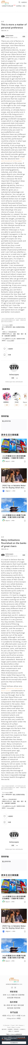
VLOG (9, 995)
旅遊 (14, 334)
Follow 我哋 (10, 340)
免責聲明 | (11, 1029)
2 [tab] (13, 11)
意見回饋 (10, 998)
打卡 (10, 334)
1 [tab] (10, 11)
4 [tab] (17, 11)
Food (9, 1027)
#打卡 (14, 1015)
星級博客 (21, 995)
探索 (4, 995)
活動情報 (13, 335)
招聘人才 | (11, 1031)
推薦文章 (14, 995)
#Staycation (11, 1018)
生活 (2, 21)
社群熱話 (19, 6)
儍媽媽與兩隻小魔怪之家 (6, 402)
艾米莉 (17, 402)
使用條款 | (17, 1029)
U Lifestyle (7, 1025)
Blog (14, 1027)
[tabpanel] (14, 10)
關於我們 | (5, 1029)
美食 (18, 334)
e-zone (18, 1027)
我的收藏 (20, 1005)
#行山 (9, 1015)
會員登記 (24, 2)
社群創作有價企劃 (7, 6)
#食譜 (18, 1015)
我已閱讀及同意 (14, 1042)
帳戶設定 (14, 1005)
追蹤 (23, 36)
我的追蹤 (10, 1008)
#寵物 (4, 1015)
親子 (22, 334)
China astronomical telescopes (13, 160)
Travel (13, 1025)
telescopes (9, 35)
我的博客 (17, 1008)
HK (17, 1025)
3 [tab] (15, 11)
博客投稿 (17, 998)
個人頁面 (7, 1005)
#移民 (19, 1018)
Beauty (22, 1025)
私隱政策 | (23, 1029)
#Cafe (23, 1015)
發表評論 (6, 421)
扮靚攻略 (7, 335)
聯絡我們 (17, 1031)
